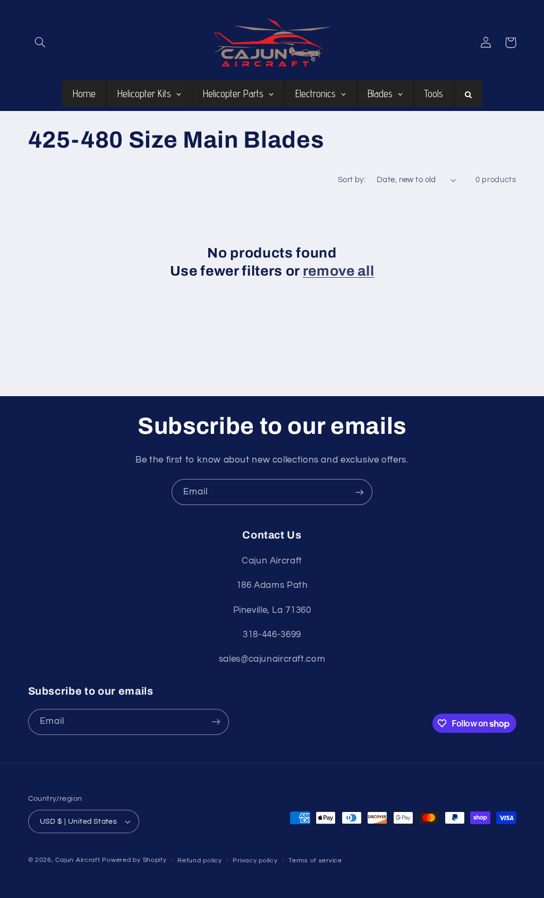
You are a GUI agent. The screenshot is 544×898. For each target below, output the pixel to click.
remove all (339, 271)
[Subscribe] (359, 492)
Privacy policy (255, 860)
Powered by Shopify (134, 860)
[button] (40, 42)
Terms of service (315, 860)
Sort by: (352, 180)
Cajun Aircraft (77, 860)
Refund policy (199, 860)
